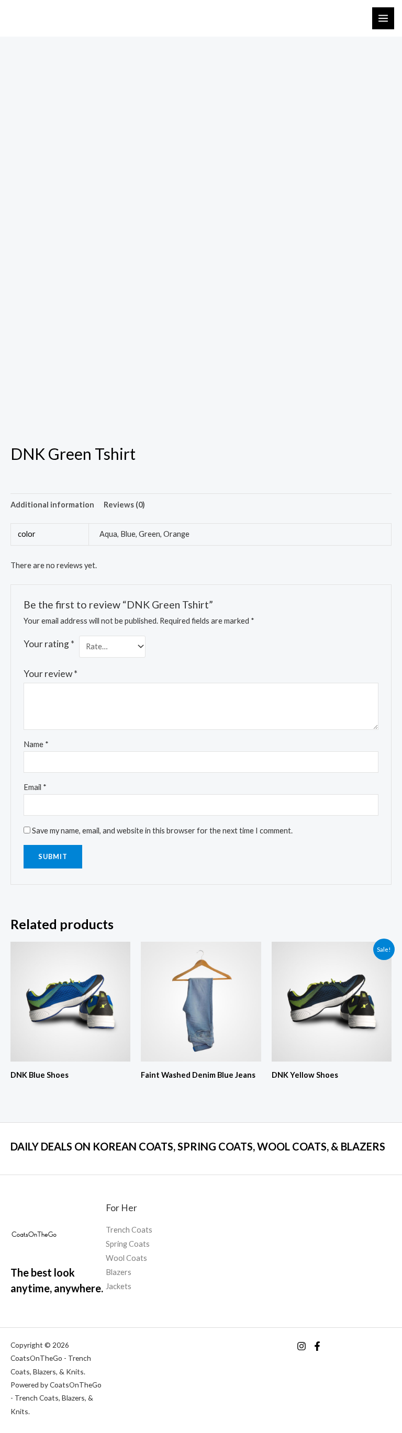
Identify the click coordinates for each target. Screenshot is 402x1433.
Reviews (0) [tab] (124, 504)
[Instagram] (301, 1346)
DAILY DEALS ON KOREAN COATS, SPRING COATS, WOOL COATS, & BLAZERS (197, 1146)
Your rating (49, 643)
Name (36, 744)
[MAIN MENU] (383, 18)
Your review (50, 673)
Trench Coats (129, 1229)
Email (35, 787)
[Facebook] (317, 1346)
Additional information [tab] (52, 504)
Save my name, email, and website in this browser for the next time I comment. (162, 830)
